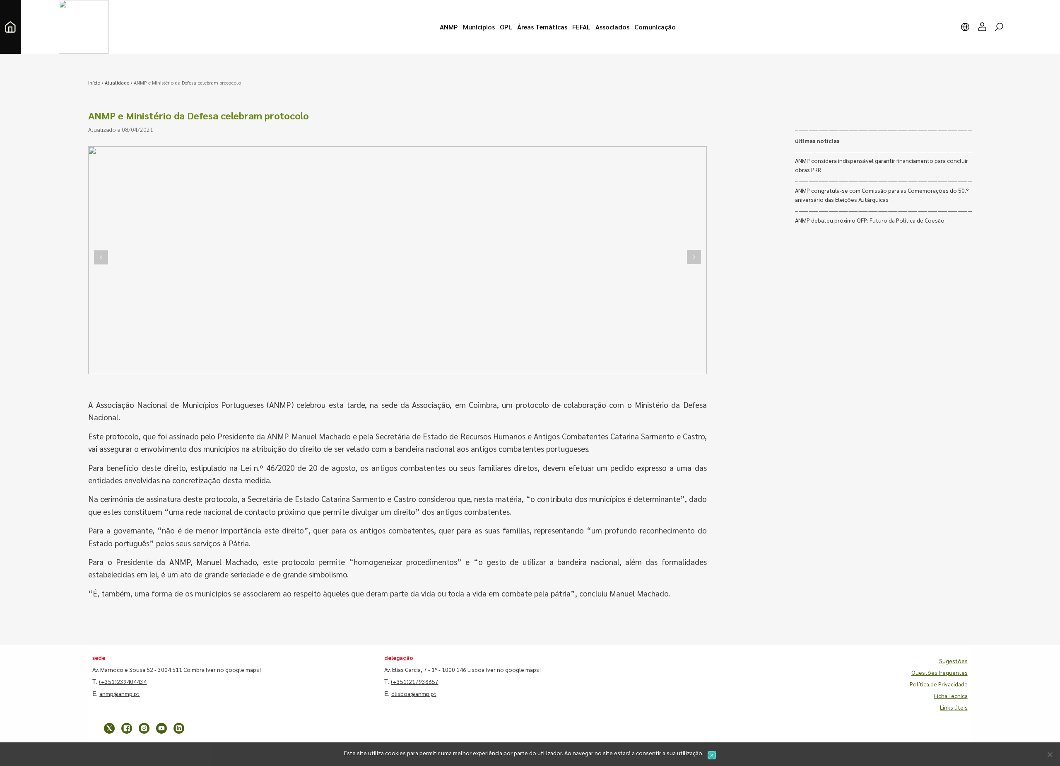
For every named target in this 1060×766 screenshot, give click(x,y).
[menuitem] (449, 27)
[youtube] (161, 728)
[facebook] (126, 728)
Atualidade (117, 82)
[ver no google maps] (233, 669)
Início (94, 82)
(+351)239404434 (123, 681)
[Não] (1050, 754)
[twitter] (109, 728)
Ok (712, 755)
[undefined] (101, 257)
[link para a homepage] (10, 27)
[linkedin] (178, 728)
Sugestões (953, 660)
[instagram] (144, 728)
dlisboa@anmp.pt (413, 693)
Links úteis (954, 707)
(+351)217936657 (414, 681)
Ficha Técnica (951, 695)
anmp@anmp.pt (119, 693)
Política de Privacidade (939, 684)
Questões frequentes (939, 672)
